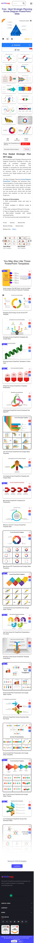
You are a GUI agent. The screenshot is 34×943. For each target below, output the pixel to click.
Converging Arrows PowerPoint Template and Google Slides (16, 476)
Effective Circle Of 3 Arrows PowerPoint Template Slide (14, 525)
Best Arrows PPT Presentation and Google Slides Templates (17, 567)
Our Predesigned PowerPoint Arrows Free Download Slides (15, 819)
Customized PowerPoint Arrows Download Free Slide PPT (16, 411)
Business (12, 222)
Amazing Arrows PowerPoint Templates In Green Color (17, 362)
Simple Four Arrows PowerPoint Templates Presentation (15, 386)
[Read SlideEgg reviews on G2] (5, 910)
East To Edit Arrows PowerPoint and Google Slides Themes (15, 795)
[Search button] (24, 3)
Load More (17, 866)
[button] (30, 271)
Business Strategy (7, 226)
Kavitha (26, 140)
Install (25, 144)
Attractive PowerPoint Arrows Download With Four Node (16, 717)
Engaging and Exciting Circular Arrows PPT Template (15, 313)
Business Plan (21, 222)
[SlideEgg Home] (17, 877)
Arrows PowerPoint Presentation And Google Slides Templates (15, 753)
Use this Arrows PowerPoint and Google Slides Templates (16, 452)
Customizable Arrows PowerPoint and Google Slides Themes (16, 608)
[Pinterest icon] (12, 39)
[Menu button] (31, 3)
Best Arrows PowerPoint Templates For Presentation (14, 501)
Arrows (5, 222)
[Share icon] (7, 39)
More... (14, 229)
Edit (24, 49)
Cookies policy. (16, 939)
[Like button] (3, 39)
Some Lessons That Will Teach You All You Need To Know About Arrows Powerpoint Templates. (16, 289)
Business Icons (7, 229)
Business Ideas (19, 226)
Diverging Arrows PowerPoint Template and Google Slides (15, 337)
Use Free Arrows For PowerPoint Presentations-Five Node (16, 633)
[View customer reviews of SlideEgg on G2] (15, 910)
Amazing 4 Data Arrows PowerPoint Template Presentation (16, 657)
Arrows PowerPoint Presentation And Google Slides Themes (15, 693)
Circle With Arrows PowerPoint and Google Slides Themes (17, 855)
